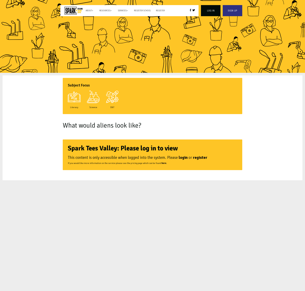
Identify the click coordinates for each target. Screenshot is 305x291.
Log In (211, 10)
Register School (142, 10)
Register (160, 10)
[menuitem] (73, 10)
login (183, 157)
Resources (104, 10)
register (200, 157)
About (89, 10)
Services (122, 10)
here (164, 163)
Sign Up (232, 10)
